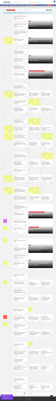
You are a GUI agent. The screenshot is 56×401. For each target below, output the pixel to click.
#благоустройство (31, 141)
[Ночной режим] (54, 1)
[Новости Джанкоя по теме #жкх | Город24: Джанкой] (51, 10)
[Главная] (4, 5)
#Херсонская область (18, 107)
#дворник (16, 57)
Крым (6, 6)
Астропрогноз (18, 6)
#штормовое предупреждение (20, 281)
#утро (46, 296)
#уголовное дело (17, 195)
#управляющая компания (17, 350)
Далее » (31, 393)
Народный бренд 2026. (25, 12)
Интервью (22, 6)
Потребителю (14, 6)
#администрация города (18, 15)
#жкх (22, 15)
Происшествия (9, 6)
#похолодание (18, 126)
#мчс (14, 72)
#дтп (14, 15)
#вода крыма (16, 30)
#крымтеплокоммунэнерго (22, 30)
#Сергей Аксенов (16, 365)
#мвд (20, 195)
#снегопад (19, 227)
